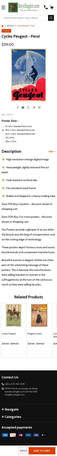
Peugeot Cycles (35, 333)
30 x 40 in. (10, 137)
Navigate (12, 409)
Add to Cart (42, 450)
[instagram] (39, 107)
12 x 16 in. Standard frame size (18, 126)
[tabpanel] (13, 330)
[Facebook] (17, 107)
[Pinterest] (34, 107)
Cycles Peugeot (9, 333)
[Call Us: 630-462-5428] (46, 7)
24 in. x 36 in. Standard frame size (20, 134)
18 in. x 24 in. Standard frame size (20, 130)
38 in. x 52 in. (11, 141)
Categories (13, 417)
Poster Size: (10, 121)
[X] (28, 107)
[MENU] (3, 7)
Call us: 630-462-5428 (15, 384)
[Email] (23, 107)
